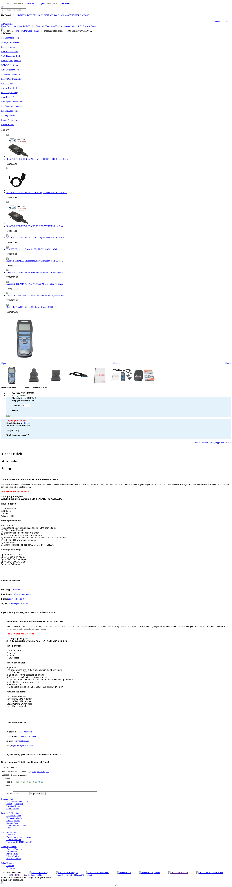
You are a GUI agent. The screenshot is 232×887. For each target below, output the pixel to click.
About (89, 875)
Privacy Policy (12, 856)
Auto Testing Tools (9, 97)
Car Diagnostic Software (11, 106)
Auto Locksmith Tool (10, 70)
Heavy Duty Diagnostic (11, 79)
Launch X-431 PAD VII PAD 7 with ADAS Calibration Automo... (34, 284)
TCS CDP (27, 26)
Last (47, 771)
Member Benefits (201, 442)
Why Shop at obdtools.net (17, 801)
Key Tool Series (8, 47)
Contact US (80, 875)
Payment (86, 26)
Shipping (214, 442)
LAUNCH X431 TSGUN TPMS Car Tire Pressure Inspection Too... (35, 295)
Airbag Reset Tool (9, 88)
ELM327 (45, 15)
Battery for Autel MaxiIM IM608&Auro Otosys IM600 (29, 307)
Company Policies (9, 846)
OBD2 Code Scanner (30, 31)
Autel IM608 (18, 15)
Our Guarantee (12, 809)
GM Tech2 (84, 15)
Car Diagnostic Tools (41, 26)
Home (4, 26)
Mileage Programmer (10, 42)
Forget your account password (19, 837)
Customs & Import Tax (16, 825)
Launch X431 (76, 26)
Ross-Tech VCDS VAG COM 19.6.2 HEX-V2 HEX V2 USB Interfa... (37, 226)
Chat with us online (22, 594)
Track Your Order (13, 839)
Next (43, 771)
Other (8, 828)
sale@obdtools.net (16, 599)
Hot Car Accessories (9, 111)
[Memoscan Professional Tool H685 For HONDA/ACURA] (24, 361)
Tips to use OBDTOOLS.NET (19, 842)
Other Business (7, 863)
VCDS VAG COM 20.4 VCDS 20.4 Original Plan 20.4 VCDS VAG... (36, 238)
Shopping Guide (13, 820)
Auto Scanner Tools (9, 51)
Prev (39, 771)
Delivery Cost (12, 823)
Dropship (10, 865)
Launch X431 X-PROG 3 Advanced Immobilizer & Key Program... (35, 272)
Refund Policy (12, 851)
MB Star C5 (66, 15)
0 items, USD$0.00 (223, 21)
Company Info (7, 799)
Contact (94, 26)
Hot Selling (17, 26)
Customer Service (8, 832)
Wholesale (10, 868)
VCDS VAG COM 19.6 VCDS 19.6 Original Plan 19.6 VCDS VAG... (36, 192)
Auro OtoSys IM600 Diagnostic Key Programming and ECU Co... (34, 261)
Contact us (10, 835)
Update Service (7, 124)
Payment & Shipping (10, 813)
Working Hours (13, 806)
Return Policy (225, 442)
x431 (39, 15)
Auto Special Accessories (12, 102)
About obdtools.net (14, 804)
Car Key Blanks (8, 115)
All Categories (7, 24)
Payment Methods (14, 818)
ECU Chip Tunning (9, 92)
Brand (9, 26)
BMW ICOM (30, 15)
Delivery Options (13, 816)
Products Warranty (14, 849)
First (34, 771)
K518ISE (75, 15)
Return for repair (13, 858)
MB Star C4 (55, 15)
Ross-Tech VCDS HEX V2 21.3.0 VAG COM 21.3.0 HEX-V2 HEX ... (37, 159)
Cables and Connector (10, 74)
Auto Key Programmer (60, 26)
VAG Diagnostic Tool (10, 56)
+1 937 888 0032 (19, 590)
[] (41, 3)
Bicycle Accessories (9, 120)
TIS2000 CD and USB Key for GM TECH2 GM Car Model (32, 249)
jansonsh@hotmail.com (18, 603)
